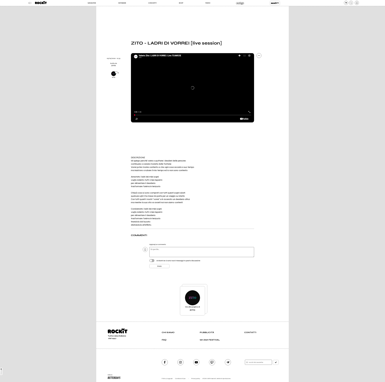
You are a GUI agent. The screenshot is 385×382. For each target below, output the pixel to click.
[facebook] (259, 82)
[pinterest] (259, 96)
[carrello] (346, 3)
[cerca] (351, 3)
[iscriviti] (276, 362)
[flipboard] (259, 69)
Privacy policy (195, 378)
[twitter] (259, 76)
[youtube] (196, 362)
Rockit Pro (275, 3)
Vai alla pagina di (192, 308)
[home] (41, 3)
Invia (159, 266)
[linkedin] (259, 89)
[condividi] (259, 55)
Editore (109, 375)
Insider (240, 3)
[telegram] (228, 362)
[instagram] (180, 362)
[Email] (259, 62)
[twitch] (212, 362)
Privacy (1, 372)
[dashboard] (357, 3)
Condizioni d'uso (180, 378)
